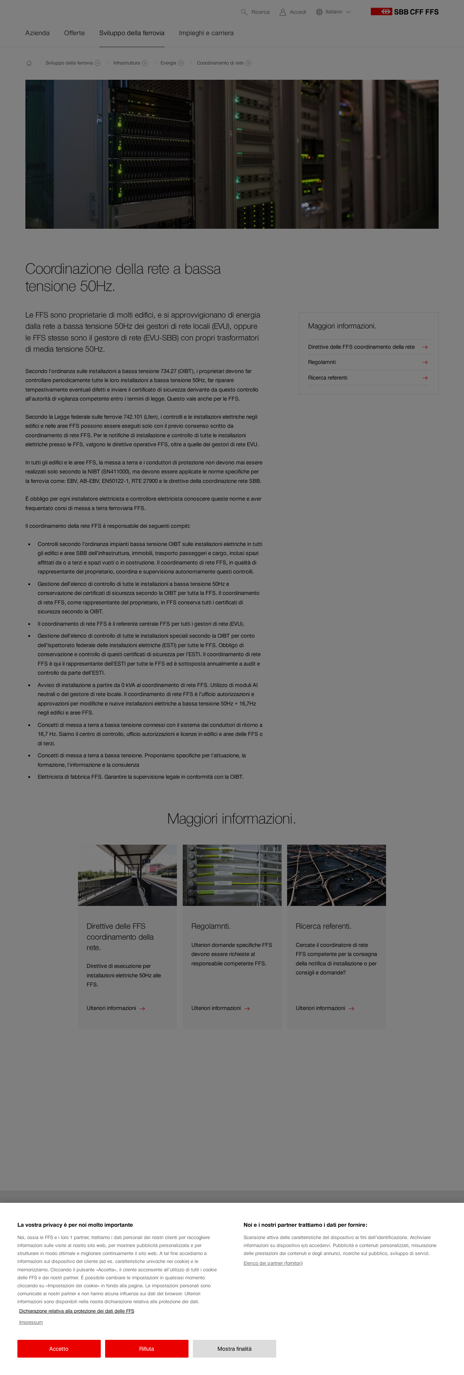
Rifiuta (146, 1349)
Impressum (31, 1322)
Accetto (59, 1349)
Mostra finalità (235, 1349)
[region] (232, 1289)
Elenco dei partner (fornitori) (273, 1263)
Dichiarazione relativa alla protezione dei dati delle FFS (76, 1311)
